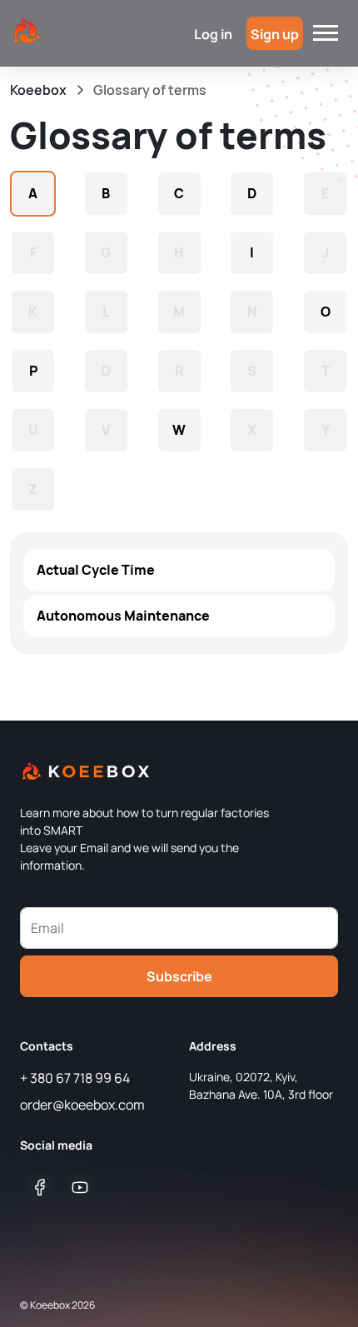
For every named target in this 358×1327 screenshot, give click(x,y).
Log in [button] (213, 34)
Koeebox (38, 90)
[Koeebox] (27, 31)
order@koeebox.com (82, 1104)
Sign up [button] (275, 34)
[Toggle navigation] (325, 33)
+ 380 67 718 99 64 (75, 1078)
